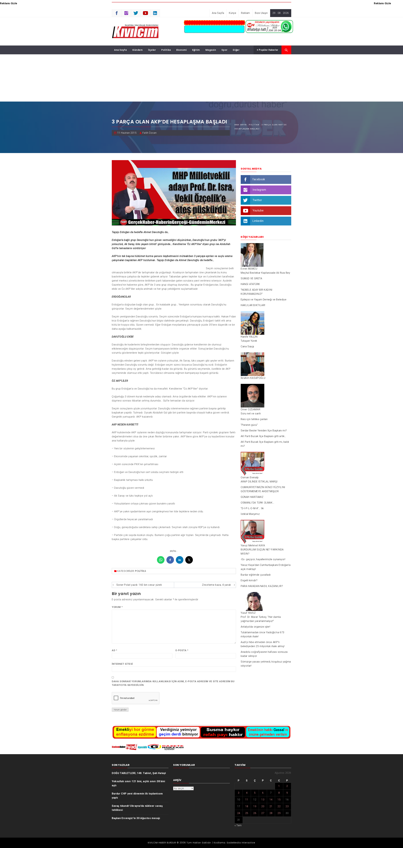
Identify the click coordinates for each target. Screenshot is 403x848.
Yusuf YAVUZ (248, 612)
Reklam (245, 12)
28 (271, 813)
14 (271, 799)
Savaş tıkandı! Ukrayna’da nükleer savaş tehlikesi (137, 807)
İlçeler (152, 49)
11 (246, 799)
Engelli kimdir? (249, 580)
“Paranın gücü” (249, 424)
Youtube (258, 210)
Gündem (137, 49)
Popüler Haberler (268, 50)
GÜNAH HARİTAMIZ (252, 496)
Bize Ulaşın (261, 12)
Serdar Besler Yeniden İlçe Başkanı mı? (264, 430)
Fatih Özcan (149, 132)
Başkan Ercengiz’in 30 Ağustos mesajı (136, 818)
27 (262, 813)
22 (279, 806)
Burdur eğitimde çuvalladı (256, 574)
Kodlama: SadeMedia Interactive (234, 842)
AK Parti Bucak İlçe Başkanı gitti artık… (263, 436)
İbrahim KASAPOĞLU (253, 377)
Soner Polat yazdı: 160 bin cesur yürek (139, 584)
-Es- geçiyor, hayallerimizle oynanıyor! (263, 559)
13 (262, 799)
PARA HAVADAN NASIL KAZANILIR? (262, 586)
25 (246, 813)
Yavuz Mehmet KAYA (253, 545)
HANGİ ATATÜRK (250, 284)
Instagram (259, 189)
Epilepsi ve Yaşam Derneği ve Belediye (263, 299)
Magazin (210, 49)
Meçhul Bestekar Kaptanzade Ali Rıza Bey (265, 272)
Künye (232, 12)
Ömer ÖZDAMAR (250, 409)
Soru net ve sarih (251, 413)
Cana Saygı (247, 346)
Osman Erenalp (250, 477)
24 (238, 813)
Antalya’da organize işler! (255, 626)
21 (271, 806)
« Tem (238, 825)
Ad (114, 650)
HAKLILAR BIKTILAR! (253, 305)
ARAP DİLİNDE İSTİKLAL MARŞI (259, 481)
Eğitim (196, 49)
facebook (259, 179)
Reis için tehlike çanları (254, 419)
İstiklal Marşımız (250, 513)
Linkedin (258, 220)
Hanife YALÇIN (249, 336)
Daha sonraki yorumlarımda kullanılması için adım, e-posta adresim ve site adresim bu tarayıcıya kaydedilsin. (173, 683)
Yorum (117, 607)
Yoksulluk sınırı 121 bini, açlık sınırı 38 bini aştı (138, 783)
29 (279, 813)
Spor (224, 49)
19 (254, 806)
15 (279, 799)
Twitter (257, 200)
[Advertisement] (201, 78)
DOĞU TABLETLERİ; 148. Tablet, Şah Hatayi (139, 773)
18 (246, 806)
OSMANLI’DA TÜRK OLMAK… (257, 502)
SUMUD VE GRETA (251, 278)
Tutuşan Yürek (249, 340)
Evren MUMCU (249, 268)
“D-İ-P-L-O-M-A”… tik (252, 508)
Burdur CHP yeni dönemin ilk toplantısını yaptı (137, 795)
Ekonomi (181, 49)
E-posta (182, 650)
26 (254, 813)
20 (262, 806)
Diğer (236, 49)
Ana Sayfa (218, 12)
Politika (166, 49)
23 (287, 806)
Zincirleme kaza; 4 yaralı (216, 584)
